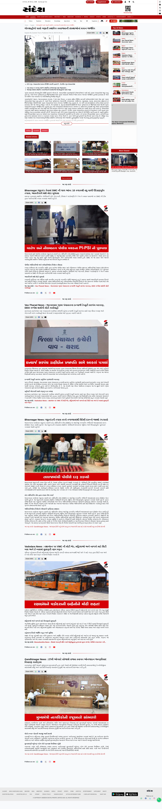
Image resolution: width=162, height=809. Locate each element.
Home (27, 16)
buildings (28, 130)
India (64, 16)
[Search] (133, 2)
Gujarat (33, 16)
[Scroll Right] (98, 21)
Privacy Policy (46, 794)
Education (47, 21)
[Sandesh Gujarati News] (36, 9)
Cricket (92, 16)
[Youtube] (160, 13)
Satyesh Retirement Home (73, 794)
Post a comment (66, 178)
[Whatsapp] (160, 2)
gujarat (32, 25)
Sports (98, 16)
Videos (30, 21)
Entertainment (121, 16)
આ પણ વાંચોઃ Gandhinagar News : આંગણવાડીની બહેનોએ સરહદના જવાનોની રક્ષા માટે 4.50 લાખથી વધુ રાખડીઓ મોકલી (65, 527)
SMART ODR (103, 794)
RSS (31, 794)
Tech (75, 21)
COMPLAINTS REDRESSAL (90, 794)
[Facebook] (160, 5)
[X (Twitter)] (103, 33)
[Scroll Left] (25, 21)
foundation (36, 130)
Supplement (101, 2)
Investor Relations (7, 794)
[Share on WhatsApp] (159, 800)
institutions (45, 130)
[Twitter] (160, 8)
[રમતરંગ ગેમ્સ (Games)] (102, 21)
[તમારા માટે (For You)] (106, 21)
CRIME (104, 16)
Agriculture (67, 21)
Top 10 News (118, 28)
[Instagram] (160, 10)
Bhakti (129, 16)
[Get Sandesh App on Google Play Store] (118, 794)
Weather (57, 16)
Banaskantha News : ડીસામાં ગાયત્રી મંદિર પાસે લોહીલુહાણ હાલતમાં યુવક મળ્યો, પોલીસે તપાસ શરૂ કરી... (70, 642)
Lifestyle (111, 16)
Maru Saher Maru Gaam (44, 16)
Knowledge (57, 21)
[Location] (129, 2)
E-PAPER (91, 2)
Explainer (38, 21)
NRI (87, 21)
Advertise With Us (22, 794)
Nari (81, 21)
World (86, 16)
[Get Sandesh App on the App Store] (131, 794)
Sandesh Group (58, 794)
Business (78, 16)
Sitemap (37, 794)
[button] (58, 17)
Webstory (70, 16)
